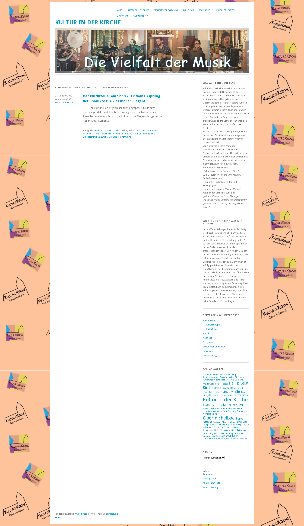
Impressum (122, 16)
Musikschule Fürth (219, 411)
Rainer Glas (241, 422)
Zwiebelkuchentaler (110, 137)
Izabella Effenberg (212, 392)
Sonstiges (208, 351)
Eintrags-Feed (210, 478)
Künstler (207, 333)
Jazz (205, 395)
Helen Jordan (222, 388)
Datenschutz (140, 16)
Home (119, 10)
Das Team (188, 10)
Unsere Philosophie (138, 10)
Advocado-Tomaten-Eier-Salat (215, 374)
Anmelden (208, 474)
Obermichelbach (220, 418)
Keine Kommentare (64, 102)
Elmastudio (112, 513)
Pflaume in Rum (131, 134)
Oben (58, 517)
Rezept (206, 425)
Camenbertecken (227, 377)
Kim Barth (228, 395)
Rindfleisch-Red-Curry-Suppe (222, 425)
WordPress (81, 513)
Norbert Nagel (210, 413)
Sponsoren (205, 10)
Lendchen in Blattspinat (112, 134)
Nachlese (207, 338)
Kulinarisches (101, 130)
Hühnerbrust (236, 388)
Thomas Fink (211, 430)
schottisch (208, 427)
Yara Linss (224, 439)
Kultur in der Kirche (88, 22)
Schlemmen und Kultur (214, 346)
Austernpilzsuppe (211, 377)
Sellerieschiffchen (91, 137)
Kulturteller (114, 130)
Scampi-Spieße (147, 134)
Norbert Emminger (237, 411)
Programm (208, 342)
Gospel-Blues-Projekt (218, 384)
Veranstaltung (210, 355)
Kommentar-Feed (211, 483)
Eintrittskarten (225, 10)
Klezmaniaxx (240, 395)
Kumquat (207, 409)
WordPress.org (210, 487)
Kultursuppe (212, 405)
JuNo (209, 395)
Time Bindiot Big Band (228, 433)
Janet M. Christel (234, 391)
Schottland (218, 427)
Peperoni (217, 422)
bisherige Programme (166, 10)
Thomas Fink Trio (230, 430)
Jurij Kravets (218, 395)
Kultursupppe (213, 324)
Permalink (126, 137)
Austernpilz (233, 374)
